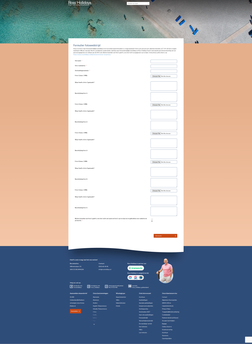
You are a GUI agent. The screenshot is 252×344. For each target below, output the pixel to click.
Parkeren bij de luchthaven (170, 318)
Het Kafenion (143, 326)
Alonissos (96, 300)
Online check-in (167, 326)
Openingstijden (167, 338)
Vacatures (165, 335)
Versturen (158, 236)
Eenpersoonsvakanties (146, 306)
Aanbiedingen (143, 300)
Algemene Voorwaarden (169, 300)
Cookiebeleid (166, 315)
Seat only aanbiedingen (146, 315)
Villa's (117, 300)
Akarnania (96, 297)
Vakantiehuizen (120, 303)
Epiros (95, 318)
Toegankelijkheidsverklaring (170, 312)
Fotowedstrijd (143, 318)
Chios (94, 312)
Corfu (94, 315)
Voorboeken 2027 (144, 312)
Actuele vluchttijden (168, 321)
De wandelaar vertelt (145, 323)
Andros (95, 303)
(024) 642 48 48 (103, 266)
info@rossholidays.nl (105, 269)
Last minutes (143, 332)
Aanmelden (74, 311)
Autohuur (142, 297)
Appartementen (121, 297)
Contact (164, 297)
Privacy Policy (166, 309)
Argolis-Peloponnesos (100, 306)
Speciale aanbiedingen (146, 303)
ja (152, 221)
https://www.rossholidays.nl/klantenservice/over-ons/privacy (92, 54)
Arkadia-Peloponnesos (100, 309)
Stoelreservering (167, 329)
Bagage (164, 323)
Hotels (118, 306)
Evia (94, 321)
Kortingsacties (143, 309)
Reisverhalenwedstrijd (146, 321)
